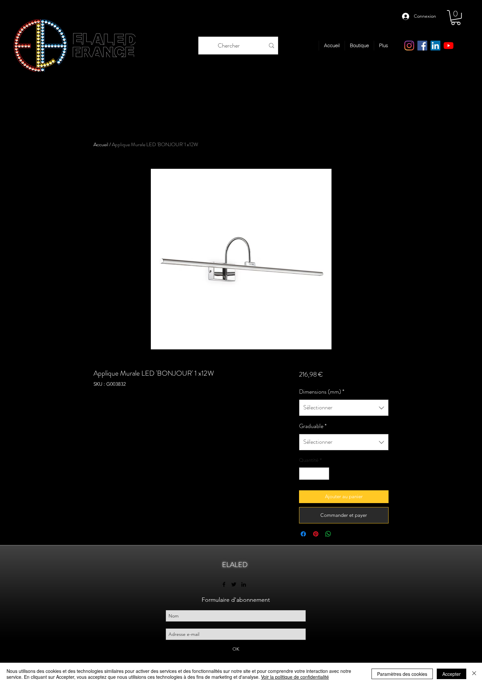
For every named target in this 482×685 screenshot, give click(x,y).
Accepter (451, 674)
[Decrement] (304, 474)
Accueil (100, 144)
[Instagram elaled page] (409, 45)
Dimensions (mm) (321, 391)
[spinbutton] (314, 474)
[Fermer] (474, 674)
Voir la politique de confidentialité (295, 677)
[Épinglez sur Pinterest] (316, 534)
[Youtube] (448, 45)
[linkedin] (435, 45)
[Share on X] (341, 534)
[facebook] (422, 45)
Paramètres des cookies (402, 674)
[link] (456, 17)
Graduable (313, 426)
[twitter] (234, 584)
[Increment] (323, 474)
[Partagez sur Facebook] (303, 534)
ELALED (235, 564)
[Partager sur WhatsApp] (328, 534)
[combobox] (344, 408)
